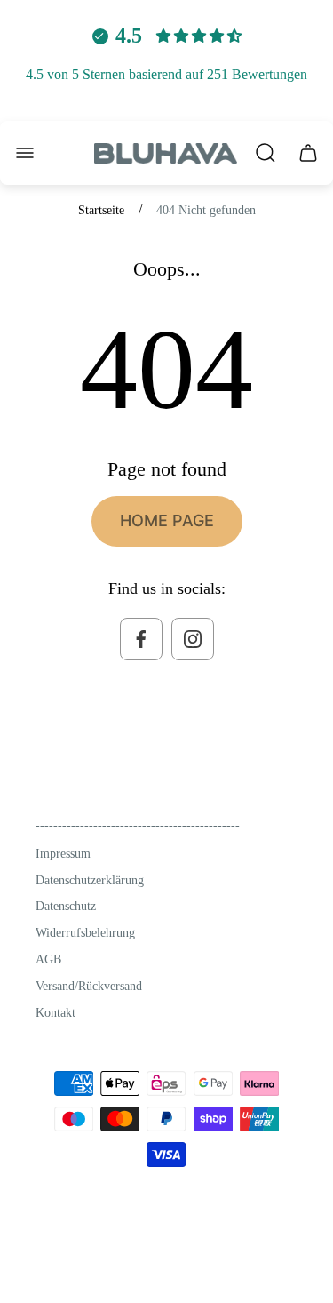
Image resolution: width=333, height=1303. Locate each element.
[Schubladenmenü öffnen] (24, 152)
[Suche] (265, 152)
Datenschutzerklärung (90, 880)
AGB (48, 959)
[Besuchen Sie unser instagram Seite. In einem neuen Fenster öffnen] (192, 639)
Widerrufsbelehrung (85, 932)
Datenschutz (66, 906)
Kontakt (55, 1012)
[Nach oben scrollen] (279, 1253)
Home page (167, 520)
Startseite (101, 210)
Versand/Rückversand (89, 986)
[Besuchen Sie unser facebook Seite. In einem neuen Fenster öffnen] (141, 639)
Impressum (63, 853)
